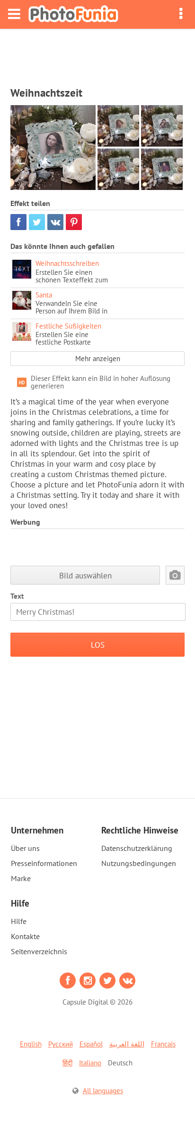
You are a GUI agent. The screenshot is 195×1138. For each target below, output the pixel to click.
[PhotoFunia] (73, 14)
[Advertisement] (97, 54)
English (31, 1043)
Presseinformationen (44, 863)
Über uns (25, 848)
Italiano (90, 1062)
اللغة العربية (126, 1043)
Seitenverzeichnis (39, 951)
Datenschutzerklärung (136, 848)
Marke (21, 878)
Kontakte (25, 936)
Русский (60, 1043)
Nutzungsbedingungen (138, 863)
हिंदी (67, 1062)
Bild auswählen (85, 575)
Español (91, 1043)
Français (163, 1043)
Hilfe (19, 921)
